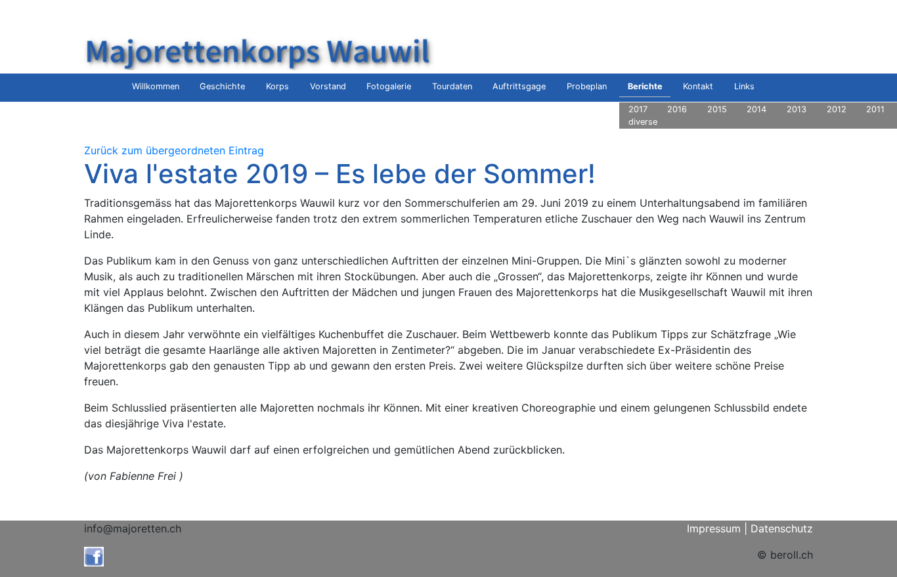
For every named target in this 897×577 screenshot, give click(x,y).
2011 (875, 109)
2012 (836, 109)
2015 (717, 109)
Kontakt (698, 86)
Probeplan (587, 86)
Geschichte (222, 86)
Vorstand (328, 86)
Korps (277, 86)
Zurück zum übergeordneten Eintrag (174, 150)
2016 (677, 109)
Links (744, 86)
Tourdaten (452, 86)
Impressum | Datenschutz (750, 528)
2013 (796, 109)
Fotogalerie (388, 86)
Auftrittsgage (519, 86)
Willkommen (155, 86)
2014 (756, 109)
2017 (637, 109)
